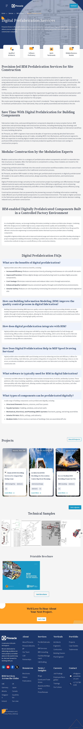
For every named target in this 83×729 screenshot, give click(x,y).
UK (13, 684)
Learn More (8, 493)
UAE (3, 684)
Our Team (26, 652)
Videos (24, 677)
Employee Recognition (59, 678)
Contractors (57, 649)
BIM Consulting (43, 652)
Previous (5, 472)
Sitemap (15, 714)
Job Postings (57, 673)
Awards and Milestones (44, 687)
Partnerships (26, 659)
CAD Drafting (42, 662)
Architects (57, 642)
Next (77, 472)
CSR (23, 656)
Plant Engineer (58, 657)
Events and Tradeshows (44, 680)
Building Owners (59, 653)
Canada (15, 691)
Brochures (26, 673)
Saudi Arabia (15, 696)
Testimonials (73, 649)
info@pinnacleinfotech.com (77, 676)
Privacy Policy (7, 714)
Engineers (56, 646)
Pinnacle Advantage (28, 647)
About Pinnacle (27, 642)
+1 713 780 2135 (77, 683)
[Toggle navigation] (6, 5)
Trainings (56, 683)
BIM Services (42, 648)
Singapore (5, 696)
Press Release (43, 692)
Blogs (40, 676)
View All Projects (74, 439)
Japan (14, 687)
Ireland (4, 701)
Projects (72, 642)
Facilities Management (44, 657)
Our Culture (57, 687)
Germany (5, 687)
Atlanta (4, 691)
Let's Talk (41, 619)
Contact (74, 6)
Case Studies (73, 646)
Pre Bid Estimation (44, 643)
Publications (26, 681)
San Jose (15, 701)
